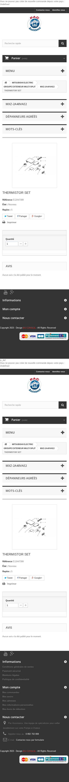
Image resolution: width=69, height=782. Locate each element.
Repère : (6, 210)
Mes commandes (10, 692)
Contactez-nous (43, 10)
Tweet (9, 216)
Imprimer (11, 222)
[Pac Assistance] (34, 24)
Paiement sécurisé (11, 671)
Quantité (10, 239)
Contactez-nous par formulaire (30, 740)
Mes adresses (9, 701)
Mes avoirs (7, 696)
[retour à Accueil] (6, 83)
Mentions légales (10, 675)
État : (5, 204)
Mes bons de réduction (13, 709)
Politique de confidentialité (15, 679)
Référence (7, 200)
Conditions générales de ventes (18, 667)
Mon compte (11, 309)
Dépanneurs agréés (21, 116)
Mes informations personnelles (17, 705)
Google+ (38, 216)
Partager (22, 216)
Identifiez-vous (58, 10)
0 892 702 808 (32, 734)
